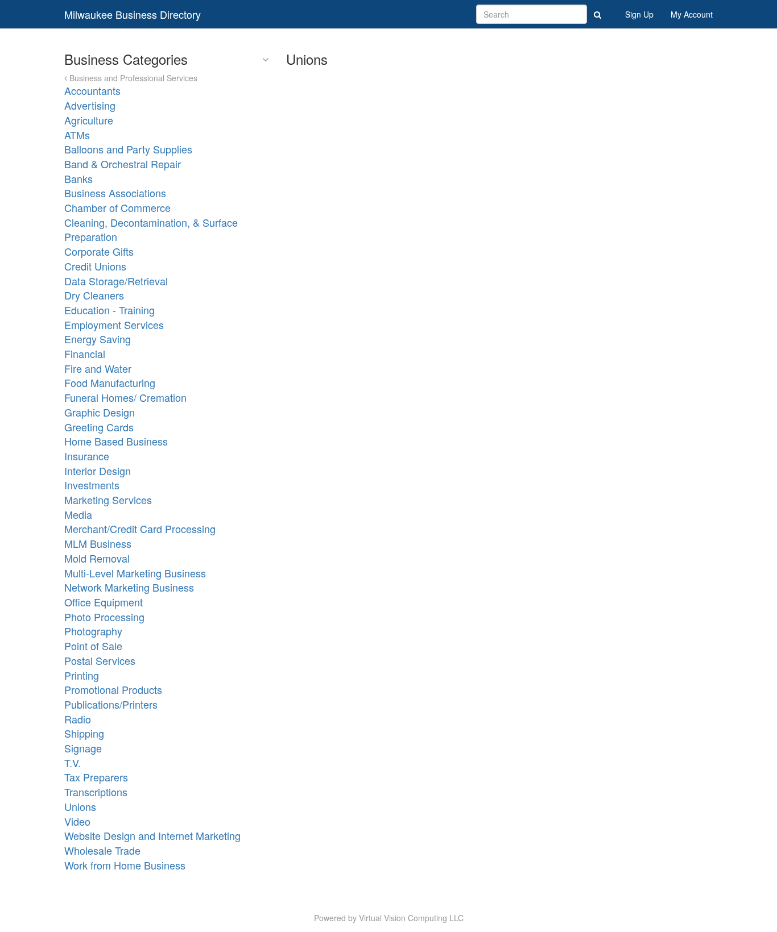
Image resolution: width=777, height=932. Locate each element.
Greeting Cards (99, 426)
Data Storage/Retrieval (116, 280)
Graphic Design (99, 412)
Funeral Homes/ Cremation (125, 397)
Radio (77, 719)
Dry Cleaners (94, 295)
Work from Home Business (124, 865)
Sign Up (639, 14)
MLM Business (97, 543)
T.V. (72, 762)
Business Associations (115, 192)
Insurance (86, 455)
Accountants (92, 90)
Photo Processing (104, 616)
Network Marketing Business (129, 587)
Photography (93, 630)
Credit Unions (95, 266)
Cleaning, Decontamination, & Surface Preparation (151, 229)
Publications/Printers (111, 704)
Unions (80, 806)
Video (77, 821)
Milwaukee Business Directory (132, 14)
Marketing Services (108, 499)
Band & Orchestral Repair (122, 163)
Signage (83, 747)
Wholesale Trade (102, 850)
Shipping (84, 733)
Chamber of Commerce (117, 207)
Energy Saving (97, 338)
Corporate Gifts (99, 251)
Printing (81, 675)
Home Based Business (116, 441)
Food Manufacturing (109, 382)
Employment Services (114, 324)
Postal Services (99, 660)
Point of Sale (93, 645)
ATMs (77, 134)
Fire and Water (97, 368)
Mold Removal (97, 558)
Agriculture (88, 120)
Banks (78, 178)
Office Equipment (103, 601)
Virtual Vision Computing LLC (411, 917)
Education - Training (109, 309)
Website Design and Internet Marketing (152, 835)
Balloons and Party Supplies (128, 149)
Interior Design (97, 470)
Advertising (89, 105)
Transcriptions (95, 791)
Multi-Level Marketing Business (135, 572)
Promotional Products (113, 689)
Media (78, 514)
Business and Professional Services (132, 78)
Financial (84, 353)
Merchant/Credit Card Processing (140, 528)
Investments (91, 484)
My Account (692, 14)
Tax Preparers (96, 776)
